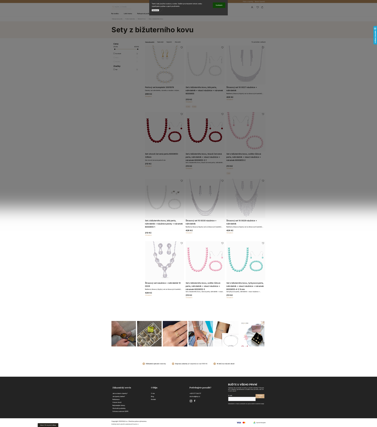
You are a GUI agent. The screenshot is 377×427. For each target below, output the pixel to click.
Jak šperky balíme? (118, 396)
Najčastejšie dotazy (118, 405)
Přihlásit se (260, 396)
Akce (126, 57)
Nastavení (155, 10)
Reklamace (116, 399)
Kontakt (153, 399)
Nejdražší (169, 42)
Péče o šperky (248, 1)
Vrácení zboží (116, 402)
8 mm (194, 106)
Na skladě (126, 53)
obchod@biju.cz (194, 396)
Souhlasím (219, 5)
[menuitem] (116, 13)
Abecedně (178, 42)
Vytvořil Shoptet (261, 422)
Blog (152, 396)
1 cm (228, 173)
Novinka (126, 61)
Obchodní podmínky (119, 408)
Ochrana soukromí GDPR (120, 411)
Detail (164, 132)
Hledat (113, 7)
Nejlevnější (160, 42)
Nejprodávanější (149, 42)
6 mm (188, 106)
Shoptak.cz (135, 424)
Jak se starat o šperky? (120, 393)
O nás (153, 393)
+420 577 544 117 (195, 393)
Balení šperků (260, 1)
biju (126, 69)
